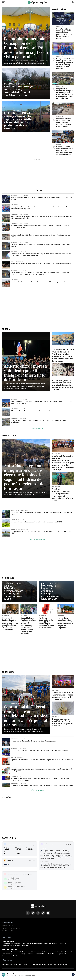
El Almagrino (6, 944)
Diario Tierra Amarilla (50, 944)
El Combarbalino (41, 954)
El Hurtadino (65, 952)
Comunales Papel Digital (9, 964)
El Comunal (5, 952)
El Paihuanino (45, 952)
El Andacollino (55, 952)
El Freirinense (24, 946)
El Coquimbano (25, 952)
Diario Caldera (26, 944)
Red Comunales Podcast (44, 964)
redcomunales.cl (7, 926)
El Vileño (15, 956)
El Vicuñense (35, 952)
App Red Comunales (60, 964)
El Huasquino (14, 946)
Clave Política (23, 964)
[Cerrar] (73, 974)
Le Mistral (32, 964)
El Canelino (51, 954)
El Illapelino (59, 954)
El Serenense (15, 952)
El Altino (60, 944)
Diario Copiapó (37, 944)
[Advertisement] (38, 174)
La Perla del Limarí (18, 954)
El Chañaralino (16, 944)
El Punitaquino (29, 954)
